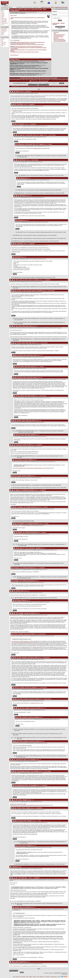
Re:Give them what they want (21, 339)
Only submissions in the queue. (59, 7)
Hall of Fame (3, 18)
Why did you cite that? (23, 903)
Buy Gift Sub (4, 22)
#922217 (45, 397)
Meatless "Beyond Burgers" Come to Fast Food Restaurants (31, 42)
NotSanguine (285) (15, 879)
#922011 (40, 292)
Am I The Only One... (22, 877)
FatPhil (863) (13, 327)
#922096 (41, 689)
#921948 (39, 344)
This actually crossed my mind (25, 613)
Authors (3, 15)
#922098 (44, 368)
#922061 (57, 879)
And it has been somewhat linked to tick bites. (27, 642)
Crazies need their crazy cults (21, 238)
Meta (2, 33)
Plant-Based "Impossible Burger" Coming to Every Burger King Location (27, 44)
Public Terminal (57, 18)
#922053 (42, 357)
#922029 (40, 868)
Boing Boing (17, 40)
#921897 (36, 93)
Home (14, 976)
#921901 (40, 281)
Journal (45, 125)
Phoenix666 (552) (19, 397)
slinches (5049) (17, 689)
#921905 (41, 106)
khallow (34, 597)
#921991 (42, 569)
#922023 (43, 534)
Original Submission (14, 55)
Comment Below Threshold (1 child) (24, 521)
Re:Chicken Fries (21, 597)
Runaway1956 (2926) (15, 615)
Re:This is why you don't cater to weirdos (24, 286)
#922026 (42, 822)
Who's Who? (3, 42)
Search (2, 16)
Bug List (3, 43)
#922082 (45, 743)
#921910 (40, 491)
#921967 (44, 136)
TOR (2, 45)
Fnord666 (16, 12)
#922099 (41, 700)
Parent (13, 121)
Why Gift (60, 28)
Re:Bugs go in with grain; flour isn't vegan (30, 144)
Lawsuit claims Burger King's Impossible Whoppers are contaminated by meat (59, 35)
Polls (2, 17)
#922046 (50, 461)
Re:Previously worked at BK (24, 456)
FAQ (2, 11)
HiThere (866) (15, 659)
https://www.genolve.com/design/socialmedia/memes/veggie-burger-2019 (27, 805)
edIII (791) (17, 197)
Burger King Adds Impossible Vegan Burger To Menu (22, 43)
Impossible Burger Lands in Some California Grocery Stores (24, 51)
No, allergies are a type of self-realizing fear (27, 755)
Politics (2, 34)
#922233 (43, 222)
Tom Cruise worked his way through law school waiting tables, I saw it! (29, 468)
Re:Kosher (20, 104)
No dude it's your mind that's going (27, 544)
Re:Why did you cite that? (22, 907)
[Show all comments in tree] (14, 91)
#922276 (41, 436)
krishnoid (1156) (17, 700)
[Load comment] (13, 521)
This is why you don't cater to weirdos (27, 279)
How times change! (21, 799)
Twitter (2, 39)
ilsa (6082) (13, 761)
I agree (14, 866)
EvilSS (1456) (17, 525)
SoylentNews (5, 3)
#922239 (40, 963)
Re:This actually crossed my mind (23, 634)
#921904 (54, 327)
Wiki (2, 41)
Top (67, 79)
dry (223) (19, 222)
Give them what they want (24, 326)
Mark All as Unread (43, 84)
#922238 (38, 582)
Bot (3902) (16, 258)
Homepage (59, 327)
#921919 (40, 592)
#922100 (43, 709)
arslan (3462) (15, 477)
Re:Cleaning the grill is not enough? (27, 771)
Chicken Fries (20, 591)
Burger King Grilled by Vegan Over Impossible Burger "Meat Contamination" (30, 79)
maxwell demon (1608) (19, 602)
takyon (55, 33)
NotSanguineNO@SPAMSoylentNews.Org (28, 879)
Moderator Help (13, 970)
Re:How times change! (24, 808)
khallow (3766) (17, 125)
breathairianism (37, 148)
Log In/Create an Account (58, 79)
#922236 (38, 422)
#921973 (44, 602)
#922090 (39, 477)
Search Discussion (43, 81)
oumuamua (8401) (15, 801)
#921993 (42, 245)
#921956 (39, 801)
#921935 (48, 508)
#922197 (46, 847)
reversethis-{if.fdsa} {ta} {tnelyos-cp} (25, 327)
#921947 (36, 761)
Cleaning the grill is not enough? (25, 759)
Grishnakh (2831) (21, 179)
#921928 (42, 125)
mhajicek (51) (15, 344)
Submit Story (4, 19)
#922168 (54, 719)
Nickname (54, 11)
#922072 (43, 787)
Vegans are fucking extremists (25, 490)
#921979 (41, 525)
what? (21, 232)
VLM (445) (13, 93)
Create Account (4, 23)
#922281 (62, 909)
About (2, 10)
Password (54, 14)
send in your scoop (45, 7)
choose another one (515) (19, 743)
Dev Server (3, 44)
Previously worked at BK (23, 444)
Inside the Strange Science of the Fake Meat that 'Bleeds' (28, 46)
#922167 (42, 197)
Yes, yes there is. (15, 641)
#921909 (40, 446)
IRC (2, 40)
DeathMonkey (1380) (17, 245)
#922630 (40, 258)
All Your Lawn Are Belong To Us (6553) (21, 461)
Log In (2, 24)
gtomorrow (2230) (18, 357)
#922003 (39, 659)
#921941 (48, 635)
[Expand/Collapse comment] (10, 91)
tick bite (33, 703)
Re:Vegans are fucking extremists (27, 507)
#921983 (40, 773)
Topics (2, 14)
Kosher (18, 91)
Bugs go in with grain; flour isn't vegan (31, 135)
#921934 (42, 615)
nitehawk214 (37, 485)
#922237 (47, 179)
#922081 (40, 161)
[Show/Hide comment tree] (12, 91)
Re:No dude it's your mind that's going (27, 548)
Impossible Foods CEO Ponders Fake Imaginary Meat (23, 74)
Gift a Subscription (60, 26)
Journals (3, 12)
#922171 (59, 379)
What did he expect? (18, 962)
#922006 (39, 809)
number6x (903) (16, 292)
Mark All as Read (33, 84)
